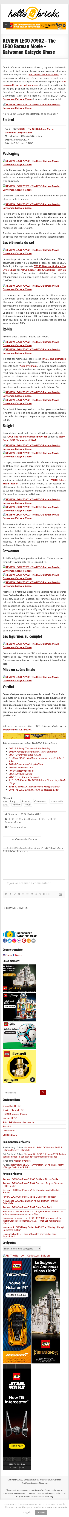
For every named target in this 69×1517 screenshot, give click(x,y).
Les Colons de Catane (22, 839)
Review (17, 804)
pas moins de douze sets (43, 74)
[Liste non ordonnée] (27, 894)
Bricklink (7, 1126)
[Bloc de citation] (31, 894)
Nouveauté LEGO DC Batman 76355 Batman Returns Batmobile (32, 1148)
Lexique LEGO (10, 1134)
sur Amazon (25, 729)
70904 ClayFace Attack (21, 767)
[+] (48, 894)
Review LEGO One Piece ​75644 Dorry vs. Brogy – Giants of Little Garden (33, 1184)
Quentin (12, 814)
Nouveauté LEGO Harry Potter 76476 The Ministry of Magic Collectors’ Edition (33, 1166)
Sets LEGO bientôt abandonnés (18, 1122)
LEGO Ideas (9, 1130)
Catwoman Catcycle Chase (17, 99)
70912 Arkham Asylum (21, 773)
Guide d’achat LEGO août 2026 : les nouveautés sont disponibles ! (29, 1235)
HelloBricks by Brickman (39, 1479)
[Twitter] (9, 940)
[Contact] (33, 940)
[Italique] (10, 894)
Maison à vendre (22, 1160)
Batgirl (13, 801)
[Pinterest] (24, 940)
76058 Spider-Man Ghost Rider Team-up (43, 269)
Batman (26, 801)
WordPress (25, 1483)
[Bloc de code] (36, 894)
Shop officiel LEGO (12, 1106)
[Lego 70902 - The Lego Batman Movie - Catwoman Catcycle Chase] (34, 104)
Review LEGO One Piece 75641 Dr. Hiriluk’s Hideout (29, 1196)
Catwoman (40, 801)
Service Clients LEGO (13, 1110)
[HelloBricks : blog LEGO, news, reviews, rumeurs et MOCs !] (33, 7)
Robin (28, 804)
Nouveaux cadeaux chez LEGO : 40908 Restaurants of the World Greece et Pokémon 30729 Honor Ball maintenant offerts (32, 1221)
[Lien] (40, 894)
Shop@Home (9, 729)
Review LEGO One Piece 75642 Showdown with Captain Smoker (31, 1191)
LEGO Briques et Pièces (15, 1114)
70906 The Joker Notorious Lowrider (26, 436)
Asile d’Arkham (28, 365)
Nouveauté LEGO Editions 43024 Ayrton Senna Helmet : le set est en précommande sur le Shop (34, 1155)
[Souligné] (14, 894)
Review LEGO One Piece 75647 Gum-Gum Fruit (27, 1207)
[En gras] (6, 894)
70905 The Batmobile (54, 358)
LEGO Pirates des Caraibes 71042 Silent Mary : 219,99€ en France (33, 849)
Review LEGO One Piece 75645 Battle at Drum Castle (30, 1179)
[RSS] (29, 940)
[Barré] (19, 894)
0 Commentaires (17, 827)
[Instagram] (14, 940)
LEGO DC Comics (17, 818)
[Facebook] (5, 940)
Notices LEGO (10, 1118)
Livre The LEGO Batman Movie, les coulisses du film (34, 789)
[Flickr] (19, 940)
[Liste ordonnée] (23, 894)
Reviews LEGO (36, 818)
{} (44, 894)
